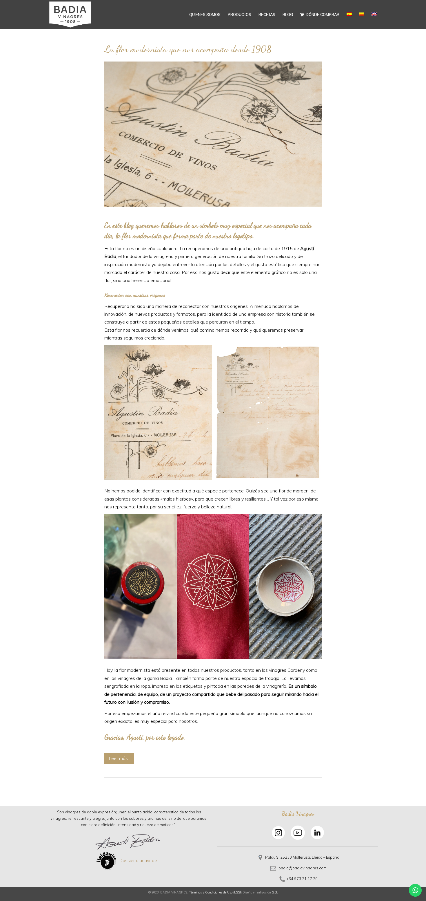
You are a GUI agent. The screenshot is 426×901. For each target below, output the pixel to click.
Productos (239, 14)
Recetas (266, 14)
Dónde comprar (322, 14)
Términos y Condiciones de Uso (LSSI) (215, 892)
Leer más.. (119, 758)
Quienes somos (205, 14)
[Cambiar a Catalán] (361, 14)
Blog (288, 14)
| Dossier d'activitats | (139, 860)
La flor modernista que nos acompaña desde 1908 (188, 49)
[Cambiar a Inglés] (374, 14)
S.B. (275, 892)
